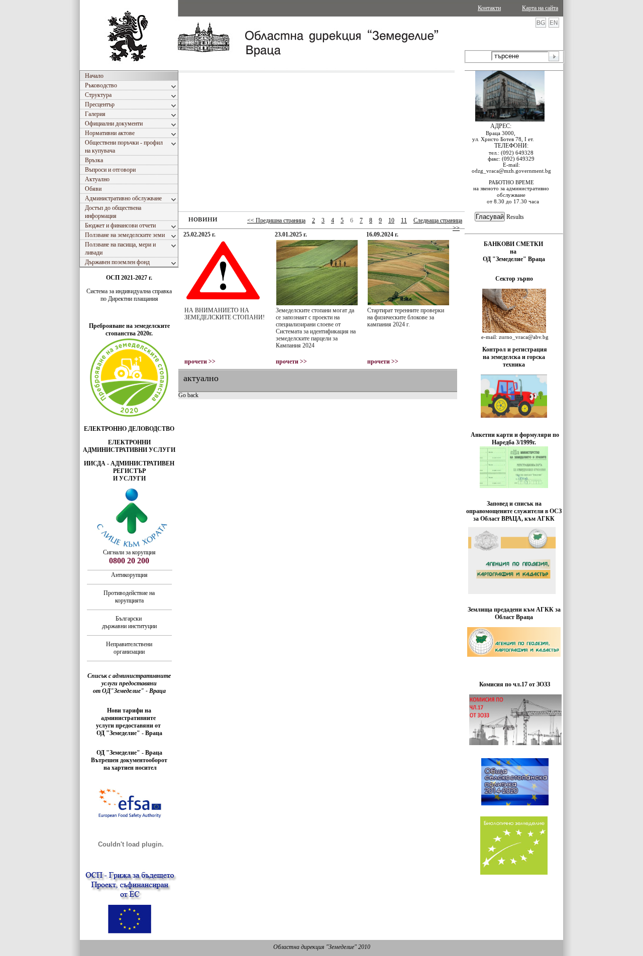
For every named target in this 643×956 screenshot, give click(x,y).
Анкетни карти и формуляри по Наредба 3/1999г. (515, 438)
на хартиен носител (129, 767)
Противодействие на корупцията (129, 596)
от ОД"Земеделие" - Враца (129, 690)
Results (515, 216)
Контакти (489, 8)
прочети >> (200, 361)
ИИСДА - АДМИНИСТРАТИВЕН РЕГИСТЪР (129, 467)
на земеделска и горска (514, 357)
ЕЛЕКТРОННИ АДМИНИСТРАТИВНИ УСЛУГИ (129, 446)
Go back (188, 395)
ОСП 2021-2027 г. (129, 277)
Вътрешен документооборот (129, 760)
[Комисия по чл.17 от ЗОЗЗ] (515, 743)
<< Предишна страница (276, 220)
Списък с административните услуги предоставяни (129, 679)
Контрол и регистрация (514, 349)
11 (404, 220)
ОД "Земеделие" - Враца (129, 733)
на (514, 251)
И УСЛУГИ (129, 478)
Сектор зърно (514, 278)
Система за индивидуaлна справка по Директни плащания (129, 295)
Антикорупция (129, 574)
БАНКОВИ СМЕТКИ (514, 244)
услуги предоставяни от (129, 725)
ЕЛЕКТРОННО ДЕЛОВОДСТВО (129, 428)
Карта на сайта (540, 8)
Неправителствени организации (129, 648)
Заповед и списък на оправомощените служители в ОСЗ (514, 507)
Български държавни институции (129, 622)
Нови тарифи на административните (129, 714)
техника (514, 364)
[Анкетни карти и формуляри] (514, 486)
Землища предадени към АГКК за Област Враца (514, 613)
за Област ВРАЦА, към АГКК (514, 518)
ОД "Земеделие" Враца (514, 259)
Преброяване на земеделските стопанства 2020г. (129, 329)
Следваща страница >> (437, 224)
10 (391, 220)
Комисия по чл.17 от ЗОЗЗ (514, 684)
